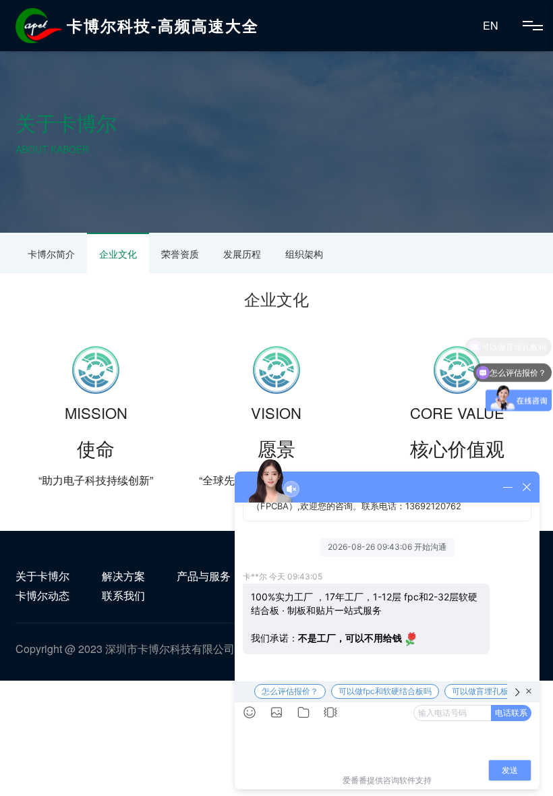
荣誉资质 (180, 253)
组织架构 (304, 253)
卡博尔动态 (42, 595)
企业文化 (118, 253)
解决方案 (123, 576)
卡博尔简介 (51, 253)
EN (490, 25)
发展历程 (242, 253)
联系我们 (123, 595)
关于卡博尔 (42, 576)
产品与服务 (204, 576)
